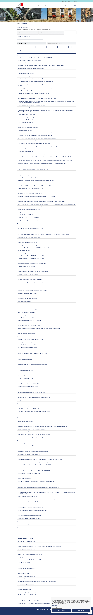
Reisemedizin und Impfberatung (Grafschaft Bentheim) (28, 475)
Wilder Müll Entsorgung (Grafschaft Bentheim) (26, 584)
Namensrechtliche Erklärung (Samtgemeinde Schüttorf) (28, 431)
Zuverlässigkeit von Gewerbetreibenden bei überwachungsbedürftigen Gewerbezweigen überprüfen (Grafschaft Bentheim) (40, 603)
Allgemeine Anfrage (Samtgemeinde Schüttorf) (26, 73)
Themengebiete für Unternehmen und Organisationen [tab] (52, 32)
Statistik (60, 607)
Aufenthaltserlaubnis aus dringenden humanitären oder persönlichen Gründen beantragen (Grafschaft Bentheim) (39, 132)
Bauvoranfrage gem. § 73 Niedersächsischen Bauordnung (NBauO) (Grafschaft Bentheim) (34, 185)
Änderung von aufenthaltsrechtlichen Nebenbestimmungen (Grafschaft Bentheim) (33, 169)
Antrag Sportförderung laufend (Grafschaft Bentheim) (28, 107)
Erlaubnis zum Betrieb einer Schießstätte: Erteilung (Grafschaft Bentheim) (31, 260)
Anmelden (73, 5)
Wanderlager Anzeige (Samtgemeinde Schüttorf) (26, 576)
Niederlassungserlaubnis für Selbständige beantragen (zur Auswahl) (30, 437)
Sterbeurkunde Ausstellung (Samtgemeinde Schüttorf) (28, 501)
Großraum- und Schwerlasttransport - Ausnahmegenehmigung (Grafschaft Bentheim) (33, 330)
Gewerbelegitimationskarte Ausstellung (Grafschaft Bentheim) (29, 320)
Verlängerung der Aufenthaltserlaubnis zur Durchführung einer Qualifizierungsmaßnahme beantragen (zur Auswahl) (39, 546)
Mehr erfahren (54, 605)
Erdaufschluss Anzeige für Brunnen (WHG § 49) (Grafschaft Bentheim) (31, 255)
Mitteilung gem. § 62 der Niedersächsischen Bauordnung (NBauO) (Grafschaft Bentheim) (34, 411)
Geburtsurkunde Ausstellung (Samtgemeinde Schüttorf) (28, 309)
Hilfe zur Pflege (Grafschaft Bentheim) (25, 342)
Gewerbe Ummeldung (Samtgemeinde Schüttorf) (27, 322)
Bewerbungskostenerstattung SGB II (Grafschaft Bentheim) (29, 209)
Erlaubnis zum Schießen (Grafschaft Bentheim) (26, 266)
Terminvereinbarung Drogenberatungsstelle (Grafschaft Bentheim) (30, 512)
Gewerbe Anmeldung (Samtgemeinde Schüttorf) (26, 317)
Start (18, 23)
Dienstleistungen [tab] (70, 32)
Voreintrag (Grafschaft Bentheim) (24, 562)
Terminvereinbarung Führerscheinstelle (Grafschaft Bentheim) (29, 515)
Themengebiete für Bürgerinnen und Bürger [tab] (28, 32)
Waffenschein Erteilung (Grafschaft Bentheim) (26, 568)
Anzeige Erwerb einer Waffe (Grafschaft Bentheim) (27, 119)
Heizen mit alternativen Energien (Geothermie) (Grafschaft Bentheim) (30, 339)
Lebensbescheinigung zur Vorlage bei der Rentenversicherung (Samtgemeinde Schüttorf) (34, 397)
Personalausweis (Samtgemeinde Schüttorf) (26, 456)
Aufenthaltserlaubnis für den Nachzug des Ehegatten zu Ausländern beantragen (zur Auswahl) (35, 135)
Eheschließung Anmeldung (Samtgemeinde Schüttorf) (27, 239)
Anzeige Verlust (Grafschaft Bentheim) (25, 130)
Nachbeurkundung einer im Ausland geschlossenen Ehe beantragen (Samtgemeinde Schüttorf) (35, 423)
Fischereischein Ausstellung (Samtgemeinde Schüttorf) (28, 293)
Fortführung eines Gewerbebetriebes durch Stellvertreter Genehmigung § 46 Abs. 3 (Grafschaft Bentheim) (37, 295)
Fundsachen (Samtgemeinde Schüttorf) (25, 301)
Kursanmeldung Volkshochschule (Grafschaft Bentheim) (28, 386)
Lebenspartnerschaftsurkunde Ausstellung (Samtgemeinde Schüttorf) (30, 400)
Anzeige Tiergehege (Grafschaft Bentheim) (25, 122)
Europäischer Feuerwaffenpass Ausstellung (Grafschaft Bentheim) (30, 279)
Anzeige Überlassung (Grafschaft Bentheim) (26, 124)
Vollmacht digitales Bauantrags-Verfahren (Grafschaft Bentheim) (30, 559)
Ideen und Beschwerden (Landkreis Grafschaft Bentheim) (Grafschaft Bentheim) (32, 353)
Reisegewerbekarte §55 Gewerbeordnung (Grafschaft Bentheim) (29, 473)
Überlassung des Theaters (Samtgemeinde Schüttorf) (27, 529)
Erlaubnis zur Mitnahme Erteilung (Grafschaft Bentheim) (28, 274)
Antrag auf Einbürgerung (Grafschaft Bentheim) (26, 90)
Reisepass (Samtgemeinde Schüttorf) (24, 478)
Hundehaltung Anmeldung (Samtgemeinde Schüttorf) (27, 347)
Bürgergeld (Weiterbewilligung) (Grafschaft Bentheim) (28, 220)
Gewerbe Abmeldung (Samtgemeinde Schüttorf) (26, 315)
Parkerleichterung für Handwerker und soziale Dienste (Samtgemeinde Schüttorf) (33, 451)
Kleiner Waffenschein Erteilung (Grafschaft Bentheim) (28, 380)
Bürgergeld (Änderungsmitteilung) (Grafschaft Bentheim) (28, 217)
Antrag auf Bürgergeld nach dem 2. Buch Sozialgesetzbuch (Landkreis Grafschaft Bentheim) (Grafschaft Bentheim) (39, 87)
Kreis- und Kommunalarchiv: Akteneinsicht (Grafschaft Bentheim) (30, 383)
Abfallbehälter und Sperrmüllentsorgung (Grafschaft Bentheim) (29, 60)
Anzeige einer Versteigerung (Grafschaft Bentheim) (27, 114)
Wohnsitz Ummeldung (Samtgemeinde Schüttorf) (27, 594)
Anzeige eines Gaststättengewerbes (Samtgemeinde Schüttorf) (29, 117)
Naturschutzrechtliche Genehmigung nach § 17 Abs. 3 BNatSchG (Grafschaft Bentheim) (34, 434)
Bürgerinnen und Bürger (22, 37)
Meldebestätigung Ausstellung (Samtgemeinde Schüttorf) (28, 408)
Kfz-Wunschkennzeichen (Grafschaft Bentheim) (26, 373)
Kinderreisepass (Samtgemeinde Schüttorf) (26, 375)
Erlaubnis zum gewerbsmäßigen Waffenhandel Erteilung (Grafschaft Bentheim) (32, 263)
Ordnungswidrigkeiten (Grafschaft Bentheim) (26, 445)
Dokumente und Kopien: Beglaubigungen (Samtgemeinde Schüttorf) (30, 228)
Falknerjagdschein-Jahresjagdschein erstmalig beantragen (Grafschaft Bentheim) (33, 290)
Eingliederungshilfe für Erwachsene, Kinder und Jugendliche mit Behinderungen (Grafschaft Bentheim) (36, 245)
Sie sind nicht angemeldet (66, 1)
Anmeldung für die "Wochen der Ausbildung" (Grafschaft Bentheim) (30, 78)
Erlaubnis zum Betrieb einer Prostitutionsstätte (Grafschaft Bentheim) (31, 258)
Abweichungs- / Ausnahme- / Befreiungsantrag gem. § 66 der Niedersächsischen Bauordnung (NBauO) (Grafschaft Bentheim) (41, 65)
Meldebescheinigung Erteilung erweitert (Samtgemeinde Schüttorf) (30, 406)
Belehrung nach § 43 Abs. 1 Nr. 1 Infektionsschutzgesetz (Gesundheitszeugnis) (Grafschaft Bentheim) (36, 196)
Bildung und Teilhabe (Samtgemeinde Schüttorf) (26, 212)
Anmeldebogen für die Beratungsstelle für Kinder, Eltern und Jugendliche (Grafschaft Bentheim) (35, 76)
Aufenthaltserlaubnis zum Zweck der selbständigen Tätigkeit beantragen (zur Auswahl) (34, 143)
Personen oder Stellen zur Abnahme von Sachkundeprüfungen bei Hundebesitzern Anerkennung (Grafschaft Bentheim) (40, 459)
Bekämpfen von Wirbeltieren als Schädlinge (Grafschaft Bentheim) (30, 193)
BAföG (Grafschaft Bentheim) (23, 175)
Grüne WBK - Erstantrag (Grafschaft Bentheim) (26, 333)
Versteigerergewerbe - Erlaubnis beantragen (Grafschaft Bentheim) (30, 554)
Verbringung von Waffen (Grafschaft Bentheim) (26, 541)
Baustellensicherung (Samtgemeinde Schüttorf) (26, 183)
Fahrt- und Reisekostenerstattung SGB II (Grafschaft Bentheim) (29, 287)
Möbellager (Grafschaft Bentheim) (24, 413)
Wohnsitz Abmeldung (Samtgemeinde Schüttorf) (27, 592)
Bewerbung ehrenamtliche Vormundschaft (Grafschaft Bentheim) (30, 206)
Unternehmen (35, 37)
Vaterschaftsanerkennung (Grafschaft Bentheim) (27, 535)
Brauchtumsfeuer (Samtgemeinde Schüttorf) (26, 214)
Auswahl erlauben (61, 610)
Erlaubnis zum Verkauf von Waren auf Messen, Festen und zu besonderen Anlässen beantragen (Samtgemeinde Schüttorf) (40, 268)
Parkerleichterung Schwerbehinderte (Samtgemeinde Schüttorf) (29, 454)
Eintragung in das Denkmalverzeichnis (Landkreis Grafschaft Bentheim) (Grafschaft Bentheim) (35, 247)
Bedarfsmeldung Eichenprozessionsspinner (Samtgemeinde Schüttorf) (30, 188)
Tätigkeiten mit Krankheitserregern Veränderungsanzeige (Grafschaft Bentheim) (32, 510)
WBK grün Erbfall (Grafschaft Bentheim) (25, 578)
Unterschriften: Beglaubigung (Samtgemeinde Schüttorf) (28, 524)
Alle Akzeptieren (80, 610)
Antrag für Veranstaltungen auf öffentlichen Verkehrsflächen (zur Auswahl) (31, 105)
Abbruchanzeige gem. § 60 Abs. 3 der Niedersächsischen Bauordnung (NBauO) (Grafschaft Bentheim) (36, 57)
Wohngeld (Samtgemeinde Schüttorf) (24, 589)
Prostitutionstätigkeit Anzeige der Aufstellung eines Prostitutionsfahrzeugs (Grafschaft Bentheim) (36, 464)
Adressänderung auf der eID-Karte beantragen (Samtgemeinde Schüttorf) (31, 68)
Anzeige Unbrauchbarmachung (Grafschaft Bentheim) (28, 127)
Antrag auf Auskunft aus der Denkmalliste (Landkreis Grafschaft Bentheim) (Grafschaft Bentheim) (36, 81)
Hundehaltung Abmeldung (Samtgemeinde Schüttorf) (27, 344)
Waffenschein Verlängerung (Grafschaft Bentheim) (27, 570)
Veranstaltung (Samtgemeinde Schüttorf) (25, 538)
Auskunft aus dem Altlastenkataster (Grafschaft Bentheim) (28, 148)
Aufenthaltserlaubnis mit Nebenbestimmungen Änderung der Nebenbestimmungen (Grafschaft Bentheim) (37, 138)
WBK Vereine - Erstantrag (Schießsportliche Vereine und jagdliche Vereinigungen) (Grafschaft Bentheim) (37, 581)
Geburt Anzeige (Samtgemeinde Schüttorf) (25, 307)
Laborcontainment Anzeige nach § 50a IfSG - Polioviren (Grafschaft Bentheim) (32, 392)
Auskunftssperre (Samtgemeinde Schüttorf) (26, 151)
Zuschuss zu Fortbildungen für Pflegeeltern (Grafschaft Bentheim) (30, 600)
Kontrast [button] (75, 1)
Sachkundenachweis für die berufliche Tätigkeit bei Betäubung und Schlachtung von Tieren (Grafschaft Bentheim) (38, 487)
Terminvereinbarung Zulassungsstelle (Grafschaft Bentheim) (29, 518)
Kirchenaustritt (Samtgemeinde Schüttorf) (25, 378)
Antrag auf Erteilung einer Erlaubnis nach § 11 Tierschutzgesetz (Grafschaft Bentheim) (33, 93)
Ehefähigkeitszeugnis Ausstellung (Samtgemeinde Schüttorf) (29, 237)
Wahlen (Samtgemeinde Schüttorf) (24, 573)
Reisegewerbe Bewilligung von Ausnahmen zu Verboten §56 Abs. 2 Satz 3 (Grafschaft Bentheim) (35, 470)
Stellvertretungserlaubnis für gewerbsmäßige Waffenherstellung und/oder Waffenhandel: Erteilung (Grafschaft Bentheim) (40, 499)
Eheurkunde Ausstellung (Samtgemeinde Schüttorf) (27, 242)
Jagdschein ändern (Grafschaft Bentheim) (25, 359)
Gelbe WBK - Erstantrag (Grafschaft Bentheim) (26, 312)
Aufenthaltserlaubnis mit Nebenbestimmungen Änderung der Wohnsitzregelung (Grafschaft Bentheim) (37, 140)
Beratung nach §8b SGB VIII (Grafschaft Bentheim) (27, 198)
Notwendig (55, 607)
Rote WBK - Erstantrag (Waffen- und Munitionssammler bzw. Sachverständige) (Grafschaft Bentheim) (36, 481)
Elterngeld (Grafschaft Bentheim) (24, 250)
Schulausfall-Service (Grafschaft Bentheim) (25, 489)
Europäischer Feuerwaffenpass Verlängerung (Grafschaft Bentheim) (30, 282)
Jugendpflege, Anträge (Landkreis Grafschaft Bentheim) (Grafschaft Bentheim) (32, 364)
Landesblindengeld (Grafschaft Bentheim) (25, 394)
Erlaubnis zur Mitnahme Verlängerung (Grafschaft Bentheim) (29, 276)
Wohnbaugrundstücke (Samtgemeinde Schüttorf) (27, 586)
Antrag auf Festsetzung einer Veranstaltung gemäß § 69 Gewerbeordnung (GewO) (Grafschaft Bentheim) (37, 98)
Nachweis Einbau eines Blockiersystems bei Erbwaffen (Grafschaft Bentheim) (32, 429)
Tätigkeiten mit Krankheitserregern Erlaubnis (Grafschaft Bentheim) (30, 507)
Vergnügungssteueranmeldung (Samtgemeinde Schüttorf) (28, 543)
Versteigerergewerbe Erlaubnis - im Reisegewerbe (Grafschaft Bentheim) (31, 557)
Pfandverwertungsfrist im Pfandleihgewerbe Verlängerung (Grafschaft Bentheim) (33, 462)
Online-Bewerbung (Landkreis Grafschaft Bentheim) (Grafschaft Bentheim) (31, 443)
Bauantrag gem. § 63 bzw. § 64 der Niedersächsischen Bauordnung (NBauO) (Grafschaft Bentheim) (36, 180)
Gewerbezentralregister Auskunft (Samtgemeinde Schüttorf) (29, 325)
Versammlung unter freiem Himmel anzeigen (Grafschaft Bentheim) (30, 551)
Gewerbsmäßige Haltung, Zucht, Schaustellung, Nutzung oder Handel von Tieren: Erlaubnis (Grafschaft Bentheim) (39, 328)
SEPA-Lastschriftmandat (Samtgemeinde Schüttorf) (27, 496)
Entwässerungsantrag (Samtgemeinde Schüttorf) (27, 253)
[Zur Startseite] (20, 5)
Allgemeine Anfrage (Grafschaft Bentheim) (25, 70)
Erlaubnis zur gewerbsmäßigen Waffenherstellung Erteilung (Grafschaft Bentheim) (33, 271)
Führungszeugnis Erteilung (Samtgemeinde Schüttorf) (27, 298)
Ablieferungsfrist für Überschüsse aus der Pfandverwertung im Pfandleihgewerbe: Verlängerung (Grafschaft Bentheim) (39, 62)
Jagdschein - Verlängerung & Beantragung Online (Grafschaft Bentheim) (31, 361)
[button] (66, 5)
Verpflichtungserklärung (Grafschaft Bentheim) (26, 549)
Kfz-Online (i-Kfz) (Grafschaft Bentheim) (25, 370)
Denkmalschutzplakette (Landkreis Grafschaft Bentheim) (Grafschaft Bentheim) (32, 225)
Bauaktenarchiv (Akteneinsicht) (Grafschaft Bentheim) (28, 177)
